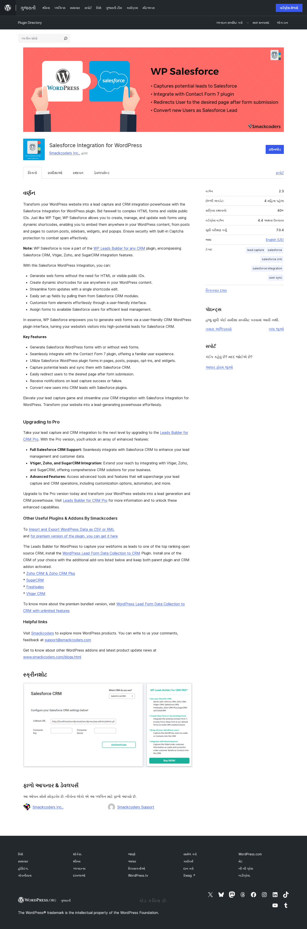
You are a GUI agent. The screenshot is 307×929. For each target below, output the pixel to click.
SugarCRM (35, 580)
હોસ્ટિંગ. (23, 868)
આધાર (132, 861)
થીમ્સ (76, 861)
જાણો (132, 854)
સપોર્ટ (280, 173)
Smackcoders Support (135, 807)
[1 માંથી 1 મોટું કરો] (186, 688)
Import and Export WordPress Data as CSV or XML (71, 529)
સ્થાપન (78, 173)
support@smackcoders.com (68, 640)
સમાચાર (23, 861)
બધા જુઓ (276, 329)
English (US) (275, 240)
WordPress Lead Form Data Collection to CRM (101, 553)
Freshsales (35, 587)
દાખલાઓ (79, 875)
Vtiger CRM (35, 593)
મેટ (240, 861)
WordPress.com (250, 854)
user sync (275, 277)
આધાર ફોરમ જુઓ (219, 367)
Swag (189, 875)
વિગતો (32, 173)
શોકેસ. (77, 854)
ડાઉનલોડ (275, 149)
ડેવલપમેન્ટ (102, 173)
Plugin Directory (30, 22)
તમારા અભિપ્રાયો (219, 329)
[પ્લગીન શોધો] (65, 38)
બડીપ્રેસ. (244, 875)
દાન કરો (188, 868)
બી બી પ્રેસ (245, 868)
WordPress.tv (138, 875)
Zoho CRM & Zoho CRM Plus (50, 573)
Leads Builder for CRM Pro (85, 500)
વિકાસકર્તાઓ (136, 868)
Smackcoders (42, 633)
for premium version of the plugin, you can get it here (74, 536)
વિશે (20, 854)
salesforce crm (272, 259)
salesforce (275, 250)
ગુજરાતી (66, 900)
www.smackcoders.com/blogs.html (52, 657)
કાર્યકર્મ (188, 861)
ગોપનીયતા (24, 875)
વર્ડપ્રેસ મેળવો (289, 8)
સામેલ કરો (190, 854)
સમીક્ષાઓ (55, 173)
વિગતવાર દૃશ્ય (216, 290)
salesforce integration (267, 268)
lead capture (255, 250)
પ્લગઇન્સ (79, 868)
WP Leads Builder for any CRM (119, 248)
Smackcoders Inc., (64, 153)
